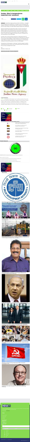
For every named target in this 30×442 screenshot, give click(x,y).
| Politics (22, 10)
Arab (11, 10)
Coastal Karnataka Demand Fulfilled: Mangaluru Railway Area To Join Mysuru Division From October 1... (15, 237)
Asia (14, 10)
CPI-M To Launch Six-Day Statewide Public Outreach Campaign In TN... (13, 363)
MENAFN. (6, 439)
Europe (8, 10)
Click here (8, 410)
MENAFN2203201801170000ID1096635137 (9, 51)
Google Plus (7, 433)
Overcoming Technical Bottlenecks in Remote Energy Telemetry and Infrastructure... (10, 158)
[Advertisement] (15, 7)
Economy (26, 10)
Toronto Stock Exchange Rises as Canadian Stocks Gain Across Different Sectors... (10, 161)
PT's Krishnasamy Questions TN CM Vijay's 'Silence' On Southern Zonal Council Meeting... (14, 273)
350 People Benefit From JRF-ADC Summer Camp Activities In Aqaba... (15, 342)
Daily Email (7, 434)
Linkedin (7, 435)
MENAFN (3, 23)
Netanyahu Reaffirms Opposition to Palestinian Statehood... (15, 302)
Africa (18, 10)
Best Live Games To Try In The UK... (4, 157)
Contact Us (3, 417)
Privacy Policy (4, 416)
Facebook (7, 430)
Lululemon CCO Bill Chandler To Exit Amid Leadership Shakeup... (14, 386)
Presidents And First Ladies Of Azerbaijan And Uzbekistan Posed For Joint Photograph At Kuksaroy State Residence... (15, 325)
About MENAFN (4, 419)
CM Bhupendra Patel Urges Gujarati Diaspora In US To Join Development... (15, 219)
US (3, 10)
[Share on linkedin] (26, 19)
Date (2, 18)
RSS (6, 436)
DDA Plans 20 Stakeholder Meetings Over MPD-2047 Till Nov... (15, 202)
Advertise (3, 418)
